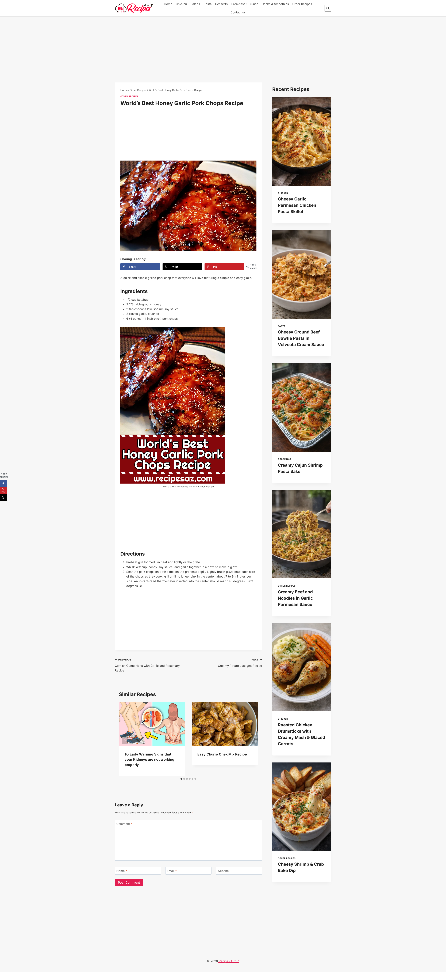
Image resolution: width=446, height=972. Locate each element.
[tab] (181, 779)
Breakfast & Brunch (244, 4)
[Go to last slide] (125, 739)
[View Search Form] (328, 8)
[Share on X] (3, 497)
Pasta (208, 4)
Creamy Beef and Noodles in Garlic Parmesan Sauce (295, 598)
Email (172, 871)
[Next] (251, 739)
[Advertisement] (188, 56)
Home (168, 4)
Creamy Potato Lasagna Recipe (240, 662)
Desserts (221, 4)
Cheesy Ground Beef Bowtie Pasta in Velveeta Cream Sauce (301, 338)
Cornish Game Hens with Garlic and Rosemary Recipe (147, 665)
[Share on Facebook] (3, 483)
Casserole (284, 459)
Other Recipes (302, 4)
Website (223, 871)
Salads (195, 4)
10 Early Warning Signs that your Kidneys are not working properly (149, 759)
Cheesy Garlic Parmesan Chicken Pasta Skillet (297, 205)
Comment (124, 823)
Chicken (181, 4)
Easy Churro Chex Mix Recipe (222, 754)
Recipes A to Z (228, 961)
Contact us (238, 12)
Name (121, 871)
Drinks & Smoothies (275, 4)
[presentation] (301, 141)
